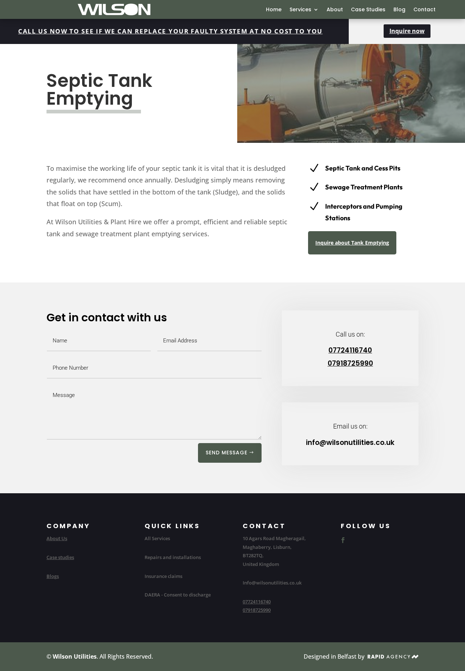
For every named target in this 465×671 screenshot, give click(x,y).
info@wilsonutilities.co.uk (350, 442)
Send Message (226, 452)
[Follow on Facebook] (343, 540)
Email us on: (350, 426)
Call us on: (350, 334)
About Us (56, 538)
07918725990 (350, 363)
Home (274, 10)
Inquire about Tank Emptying (352, 242)
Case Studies (368, 10)
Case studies (60, 557)
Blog (399, 10)
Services (300, 10)
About (335, 10)
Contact (424, 10)
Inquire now (407, 31)
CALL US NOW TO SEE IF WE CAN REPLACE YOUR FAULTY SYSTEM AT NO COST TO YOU (170, 31)
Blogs (52, 576)
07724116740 (350, 350)
